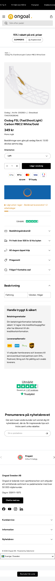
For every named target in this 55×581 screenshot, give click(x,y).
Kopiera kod (36, 40)
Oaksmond (30, 551)
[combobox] (27, 23)
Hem (6, 53)
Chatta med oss (12, 500)
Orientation (9, 150)
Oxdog (7, 113)
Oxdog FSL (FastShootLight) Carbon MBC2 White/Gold (25, 55)
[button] (51, 17)
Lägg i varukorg (36, 166)
